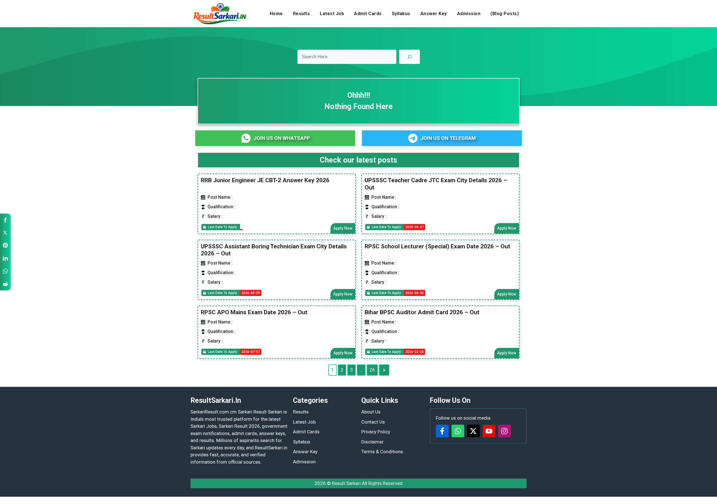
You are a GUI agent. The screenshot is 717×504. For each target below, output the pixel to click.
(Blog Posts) (504, 13)
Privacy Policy (375, 431)
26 (372, 370)
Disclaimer (372, 442)
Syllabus (401, 13)
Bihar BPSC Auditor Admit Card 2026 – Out (422, 312)
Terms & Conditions (382, 451)
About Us (371, 412)
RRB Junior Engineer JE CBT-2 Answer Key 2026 (265, 180)
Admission (469, 13)
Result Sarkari (346, 483)
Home (276, 13)
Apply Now (342, 228)
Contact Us (373, 422)
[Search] (409, 57)
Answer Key (433, 13)
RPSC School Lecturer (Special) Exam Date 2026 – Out (437, 246)
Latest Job (332, 13)
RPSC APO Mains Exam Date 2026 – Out (254, 312)
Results (301, 13)
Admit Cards (368, 13)
